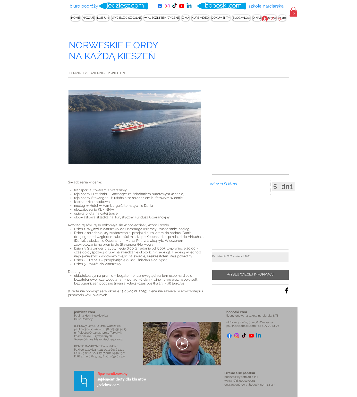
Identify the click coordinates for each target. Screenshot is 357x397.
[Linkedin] (189, 6)
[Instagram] (167, 6)
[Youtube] (182, 6)
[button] (293, 12)
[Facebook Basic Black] (287, 290)
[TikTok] (174, 6)
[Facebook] (160, 6)
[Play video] (182, 343)
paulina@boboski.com (88, 329)
